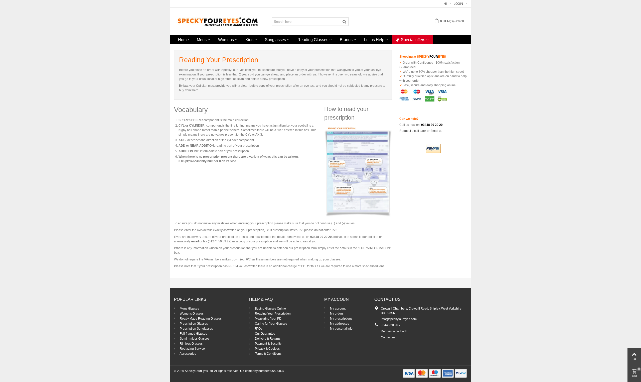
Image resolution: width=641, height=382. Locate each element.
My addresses (339, 323)
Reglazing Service (192, 348)
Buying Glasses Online (270, 308)
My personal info (341, 328)
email (195, 241)
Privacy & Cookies (267, 348)
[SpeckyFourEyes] (218, 21)
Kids (249, 40)
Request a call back (412, 131)
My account (337, 308)
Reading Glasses (312, 40)
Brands (346, 40)
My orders (336, 313)
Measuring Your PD (267, 318)
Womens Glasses (191, 313)
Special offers (413, 40)
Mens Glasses (189, 308)
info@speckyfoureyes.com (399, 319)
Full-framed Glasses (193, 333)
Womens (226, 40)
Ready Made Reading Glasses (200, 318)
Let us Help (374, 40)
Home (183, 40)
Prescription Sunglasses (196, 328)
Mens (202, 40)
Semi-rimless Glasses (194, 338)
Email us (436, 131)
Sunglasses (275, 40)
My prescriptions (340, 318)
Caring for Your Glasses (270, 323)
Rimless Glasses (191, 343)
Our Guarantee (264, 333)
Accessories (187, 353)
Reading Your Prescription (272, 313)
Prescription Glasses (193, 323)
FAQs (258, 328)
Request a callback (394, 331)
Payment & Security (267, 343)
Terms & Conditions (267, 353)
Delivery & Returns (267, 338)
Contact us (388, 337)
